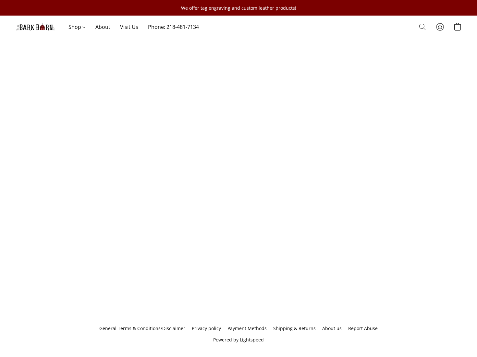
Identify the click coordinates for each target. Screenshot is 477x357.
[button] (35, 27)
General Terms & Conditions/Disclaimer (142, 328)
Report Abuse (363, 328)
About (102, 26)
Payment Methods (247, 328)
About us (332, 328)
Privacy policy (206, 328)
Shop (75, 26)
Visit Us (129, 26)
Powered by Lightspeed (238, 340)
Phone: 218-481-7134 (173, 26)
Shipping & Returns (294, 328)
